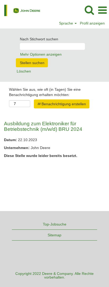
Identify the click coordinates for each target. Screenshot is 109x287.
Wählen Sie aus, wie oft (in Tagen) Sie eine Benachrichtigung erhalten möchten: (45, 92)
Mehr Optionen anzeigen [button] (41, 54)
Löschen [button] (24, 71)
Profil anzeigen (92, 23)
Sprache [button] (66, 23)
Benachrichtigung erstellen (63, 104)
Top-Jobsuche (54, 224)
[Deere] (20, 10)
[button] (102, 10)
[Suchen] (89, 10)
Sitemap (54, 235)
